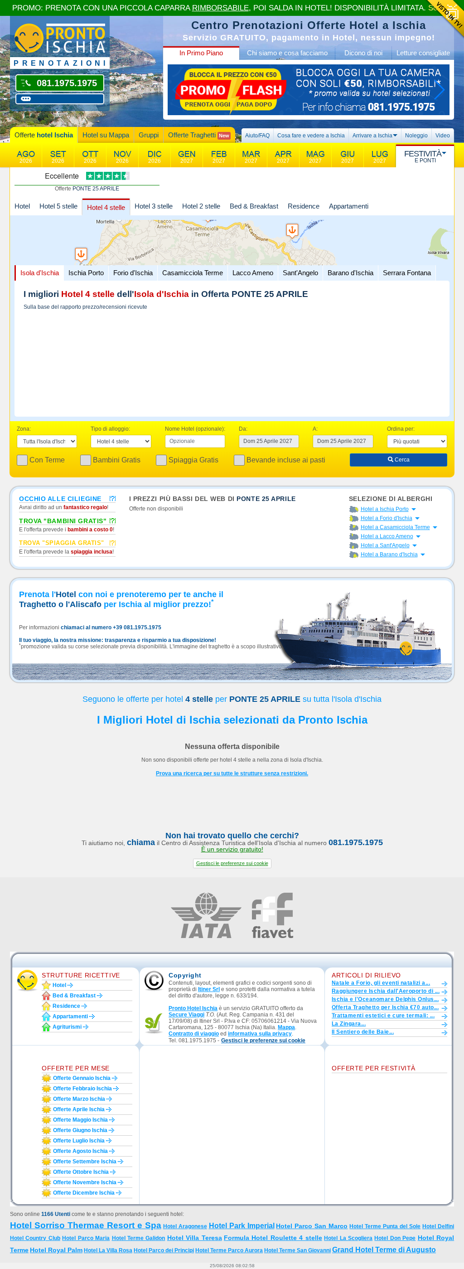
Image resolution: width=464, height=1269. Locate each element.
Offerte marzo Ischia (79, 1099)
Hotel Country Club (35, 1238)
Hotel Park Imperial (242, 1226)
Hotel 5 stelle (58, 206)
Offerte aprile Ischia (79, 1109)
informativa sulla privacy (260, 1034)
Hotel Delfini (438, 1226)
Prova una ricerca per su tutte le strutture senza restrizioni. (232, 773)
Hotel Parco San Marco (312, 1226)
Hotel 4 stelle (106, 207)
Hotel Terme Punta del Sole (384, 1226)
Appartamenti (348, 206)
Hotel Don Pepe (395, 1238)
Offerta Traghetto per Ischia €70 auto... (385, 1007)
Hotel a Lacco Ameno (387, 536)
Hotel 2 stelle (201, 206)
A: (315, 429)
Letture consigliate (423, 53)
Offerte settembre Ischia (84, 1161)
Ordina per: (401, 429)
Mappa (286, 1027)
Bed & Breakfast (254, 206)
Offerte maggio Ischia (80, 1120)
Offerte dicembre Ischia (84, 1193)
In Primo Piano (201, 53)
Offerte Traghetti (198, 135)
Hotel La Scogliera (348, 1238)
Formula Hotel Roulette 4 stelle (273, 1237)
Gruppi (149, 135)
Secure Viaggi (186, 1014)
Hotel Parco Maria (86, 1238)
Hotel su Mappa (105, 135)
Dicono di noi (363, 53)
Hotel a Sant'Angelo (385, 545)
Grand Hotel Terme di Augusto (384, 1250)
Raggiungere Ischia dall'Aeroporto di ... (386, 991)
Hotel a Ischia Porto (385, 509)
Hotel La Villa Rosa (108, 1250)
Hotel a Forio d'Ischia (386, 518)
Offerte (43, 135)
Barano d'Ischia (350, 273)
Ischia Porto (86, 273)
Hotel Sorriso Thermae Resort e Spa (85, 1225)
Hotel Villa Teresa (194, 1237)
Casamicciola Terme (192, 273)
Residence (303, 206)
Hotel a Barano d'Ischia (389, 554)
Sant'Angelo (300, 273)
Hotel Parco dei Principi (164, 1250)
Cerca (401, 460)
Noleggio (416, 135)
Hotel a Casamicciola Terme (395, 527)
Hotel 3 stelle (154, 206)
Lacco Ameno (252, 273)
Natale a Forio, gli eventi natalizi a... (381, 983)
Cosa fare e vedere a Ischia (311, 135)
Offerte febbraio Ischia (82, 1088)
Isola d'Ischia (39, 273)
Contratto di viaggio (194, 1034)
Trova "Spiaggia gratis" (61, 542)
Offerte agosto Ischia (80, 1151)
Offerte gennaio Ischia (82, 1078)
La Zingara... (349, 1024)
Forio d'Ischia (133, 273)
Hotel (22, 206)
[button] (232, 863)
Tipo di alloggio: (110, 429)
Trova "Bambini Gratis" (62, 520)
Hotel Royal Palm (56, 1250)
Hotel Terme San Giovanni (297, 1250)
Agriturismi (67, 1027)
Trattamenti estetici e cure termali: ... (383, 1015)
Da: (243, 429)
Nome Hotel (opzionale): (195, 429)
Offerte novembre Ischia (84, 1182)
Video (442, 135)
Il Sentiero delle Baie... (363, 1032)
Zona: (24, 429)
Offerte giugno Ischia (80, 1130)
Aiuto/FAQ (257, 135)
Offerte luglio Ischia (79, 1141)
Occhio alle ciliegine (60, 498)
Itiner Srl (209, 989)
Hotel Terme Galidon (138, 1238)
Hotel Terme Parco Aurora (229, 1250)
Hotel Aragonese (185, 1226)
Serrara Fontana (407, 273)
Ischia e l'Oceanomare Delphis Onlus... (385, 999)
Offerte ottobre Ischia (81, 1172)
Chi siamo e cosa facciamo (287, 53)
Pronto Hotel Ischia (193, 1008)
